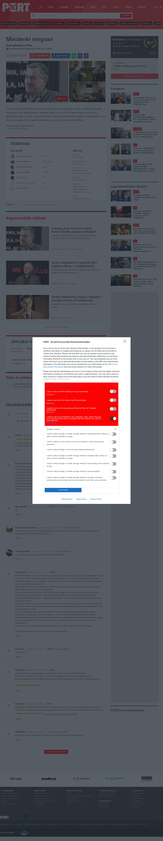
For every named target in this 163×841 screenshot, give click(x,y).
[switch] (113, 391)
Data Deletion (67, 499)
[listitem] (81, 385)
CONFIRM (63, 490)
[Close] (125, 342)
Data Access (81, 499)
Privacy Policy (95, 499)
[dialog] (81, 420)
